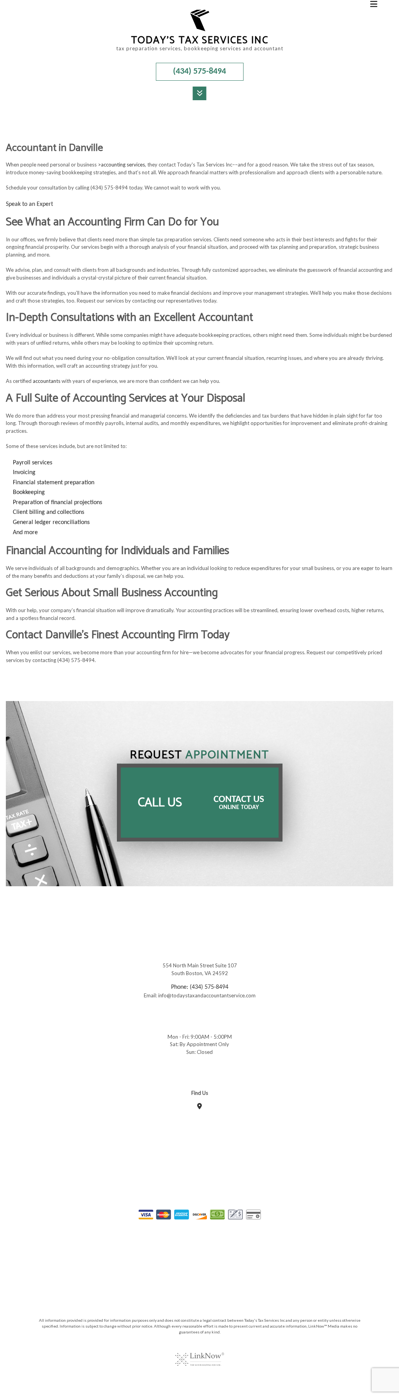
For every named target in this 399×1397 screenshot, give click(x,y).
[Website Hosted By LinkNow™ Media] (199, 1354)
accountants (46, 381)
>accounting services (121, 164)
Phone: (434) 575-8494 (199, 987)
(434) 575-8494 (199, 71)
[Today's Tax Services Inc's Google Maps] (199, 1107)
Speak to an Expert (29, 204)
